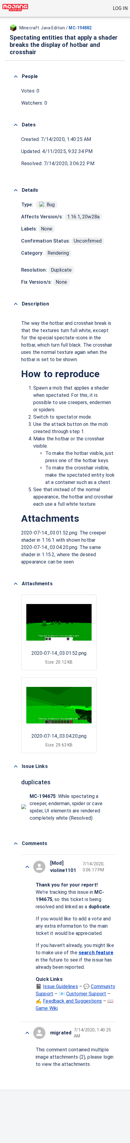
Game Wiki (47, 1008)
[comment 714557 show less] (27, 1033)
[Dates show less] (16, 125)
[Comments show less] (16, 844)
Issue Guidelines (60, 986)
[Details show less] (16, 190)
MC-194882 (80, 27)
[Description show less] (16, 304)
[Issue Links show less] (16, 766)
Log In (120, 8)
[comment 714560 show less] (27, 867)
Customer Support (86, 994)
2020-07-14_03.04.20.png (58, 736)
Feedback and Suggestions (72, 1001)
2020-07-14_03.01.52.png (58, 653)
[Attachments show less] (16, 584)
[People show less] (16, 76)
